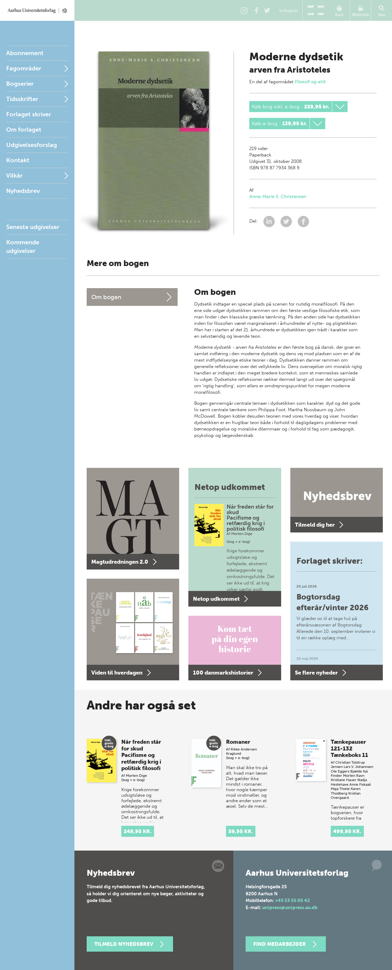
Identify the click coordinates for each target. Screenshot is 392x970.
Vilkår (14, 175)
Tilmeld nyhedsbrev (123, 944)
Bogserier (20, 83)
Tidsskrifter (22, 99)
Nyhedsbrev (23, 190)
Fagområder (23, 68)
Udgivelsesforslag (31, 145)
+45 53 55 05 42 (292, 900)
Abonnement (24, 53)
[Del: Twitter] (287, 221)
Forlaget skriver (28, 114)
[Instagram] (244, 10)
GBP (310, 7)
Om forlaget (23, 129)
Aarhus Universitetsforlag (37, 10)
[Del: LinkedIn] (269, 221)
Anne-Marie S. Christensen (277, 196)
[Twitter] (267, 10)
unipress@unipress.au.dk (290, 907)
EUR (311, 14)
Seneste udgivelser (32, 227)
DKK (321, 7)
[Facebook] (256, 10)
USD (321, 14)
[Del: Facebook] (303, 221)
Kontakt (17, 160)
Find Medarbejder (279, 944)
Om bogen (106, 297)
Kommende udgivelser (22, 246)
